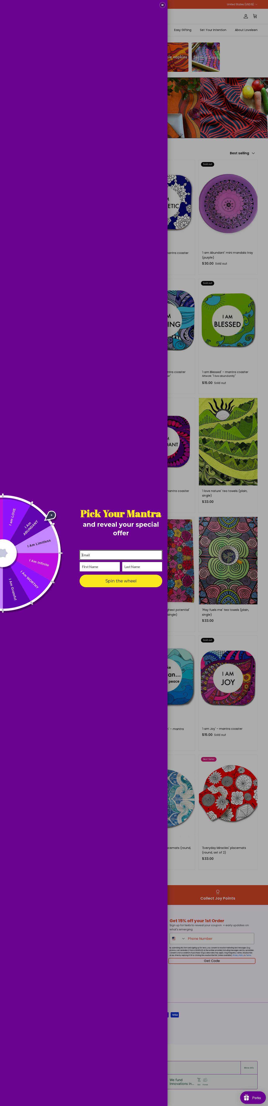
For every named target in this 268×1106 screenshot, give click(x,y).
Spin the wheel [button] (121, 580)
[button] (162, 5)
